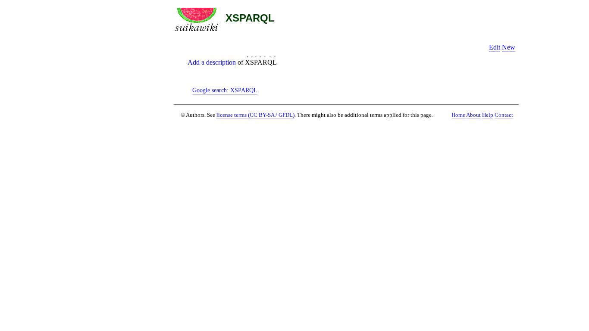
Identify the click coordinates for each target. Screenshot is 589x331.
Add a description (212, 62)
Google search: (224, 90)
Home (458, 115)
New (508, 47)
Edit (494, 47)
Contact (504, 115)
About (473, 115)
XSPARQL (250, 18)
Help (487, 115)
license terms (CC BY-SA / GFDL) (255, 115)
